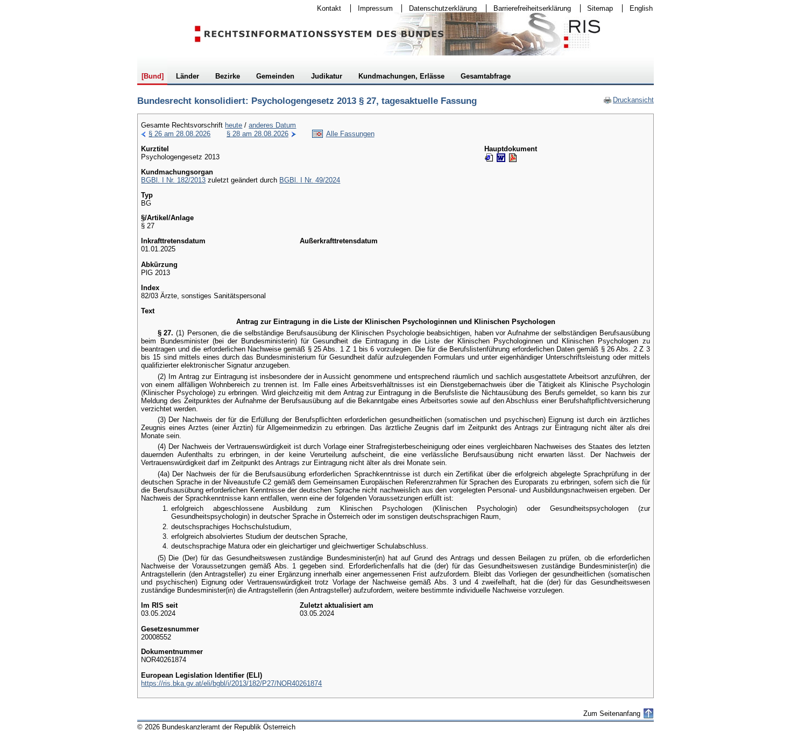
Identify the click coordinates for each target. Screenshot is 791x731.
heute (233, 125)
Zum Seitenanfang (611, 713)
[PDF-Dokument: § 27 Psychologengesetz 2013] (513, 158)
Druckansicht (628, 100)
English (641, 8)
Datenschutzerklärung (439, 8)
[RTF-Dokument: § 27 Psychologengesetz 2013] (501, 158)
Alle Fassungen (350, 134)
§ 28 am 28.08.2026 (257, 134)
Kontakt (325, 8)
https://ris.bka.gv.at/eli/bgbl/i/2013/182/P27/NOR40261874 (231, 683)
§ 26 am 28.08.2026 (179, 134)
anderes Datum (272, 125)
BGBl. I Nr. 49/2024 (309, 180)
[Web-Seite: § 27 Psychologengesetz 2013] (489, 158)
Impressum (372, 8)
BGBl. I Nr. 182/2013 (173, 180)
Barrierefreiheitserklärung (528, 8)
